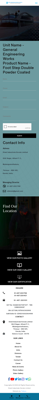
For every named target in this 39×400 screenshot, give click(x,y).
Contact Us (18, 360)
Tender (18, 356)
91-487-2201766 (13, 186)
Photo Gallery (18, 370)
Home (18, 343)
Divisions (18, 353)
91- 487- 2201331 (20, 300)
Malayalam (20, 397)
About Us (18, 346)
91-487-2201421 (20, 295)
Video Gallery (18, 373)
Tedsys (23, 391)
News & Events (18, 366)
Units (18, 350)
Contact (27, 397)
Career (18, 363)
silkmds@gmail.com (15, 191)
